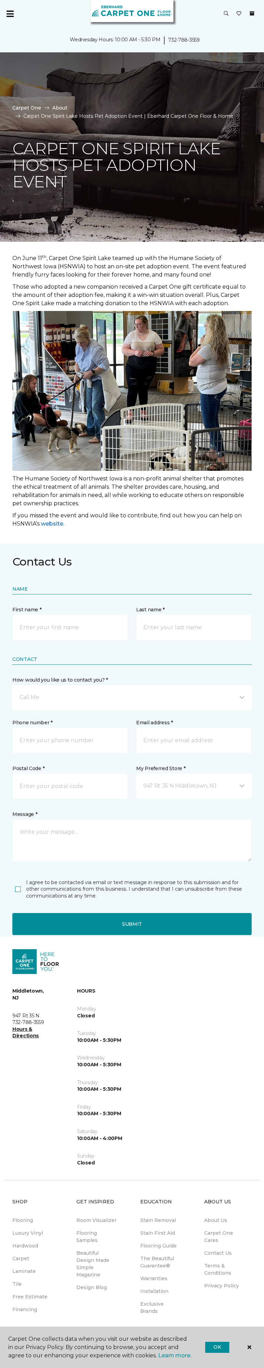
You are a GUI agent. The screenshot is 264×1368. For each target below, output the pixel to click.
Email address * (154, 722)
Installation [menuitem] (154, 1291)
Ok (217, 1347)
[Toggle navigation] (10, 13)
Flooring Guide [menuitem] (158, 1246)
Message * (24, 814)
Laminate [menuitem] (24, 1271)
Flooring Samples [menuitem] (87, 1236)
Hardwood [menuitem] (25, 1246)
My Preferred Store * (160, 768)
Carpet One (26, 108)
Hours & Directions (25, 1032)
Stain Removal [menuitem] (158, 1220)
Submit (132, 924)
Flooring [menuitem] (22, 1220)
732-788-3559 (184, 40)
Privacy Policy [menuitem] (221, 1286)
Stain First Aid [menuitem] (157, 1233)
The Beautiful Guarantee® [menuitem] (157, 1262)
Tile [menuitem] (17, 1284)
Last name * (150, 609)
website (52, 523)
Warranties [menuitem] (153, 1278)
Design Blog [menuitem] (91, 1287)
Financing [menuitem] (24, 1309)
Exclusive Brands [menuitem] (152, 1307)
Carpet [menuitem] (20, 1258)
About (59, 108)
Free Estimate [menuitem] (29, 1297)
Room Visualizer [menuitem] (96, 1220)
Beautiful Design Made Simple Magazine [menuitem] (92, 1264)
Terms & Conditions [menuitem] (217, 1269)
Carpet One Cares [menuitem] (218, 1236)
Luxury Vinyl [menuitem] (27, 1233)
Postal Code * (28, 768)
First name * (27, 609)
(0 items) (252, 13)
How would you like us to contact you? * (60, 679)
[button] (226, 13)
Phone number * (32, 722)
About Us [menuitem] (215, 1220)
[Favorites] (238, 13)
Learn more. (174, 1355)
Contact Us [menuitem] (218, 1253)
